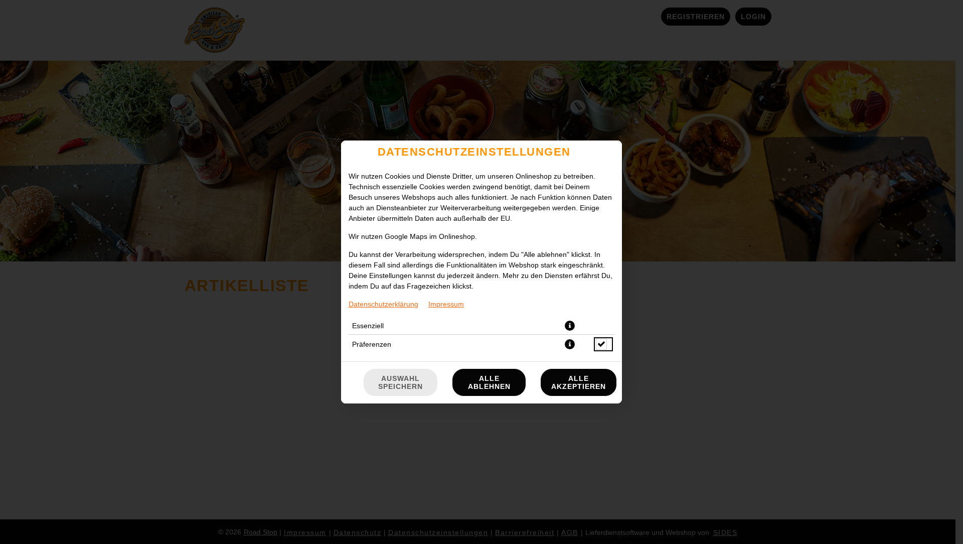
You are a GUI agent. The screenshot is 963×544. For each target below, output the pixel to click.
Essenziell (368, 326)
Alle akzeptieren (578, 382)
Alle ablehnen (489, 382)
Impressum (446, 304)
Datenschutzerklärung (383, 304)
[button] (570, 326)
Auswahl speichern (400, 382)
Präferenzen (371, 344)
